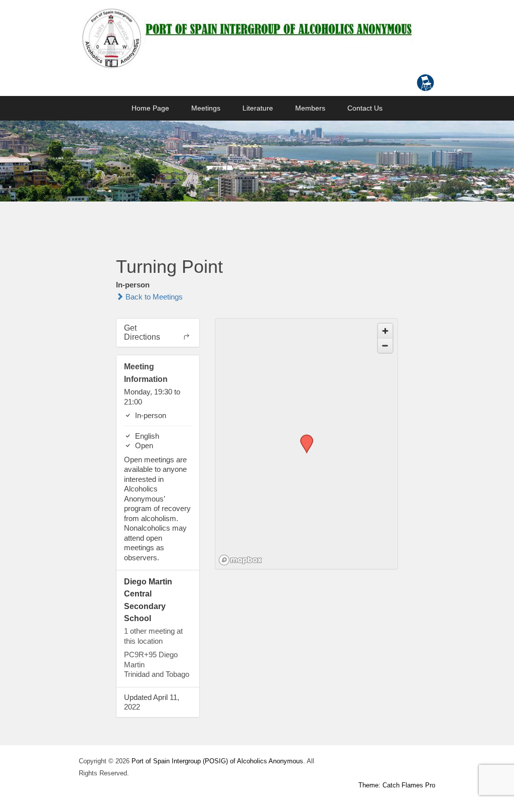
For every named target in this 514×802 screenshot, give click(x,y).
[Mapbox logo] (240, 560)
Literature (257, 108)
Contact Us (364, 108)
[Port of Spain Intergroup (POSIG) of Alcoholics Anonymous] (247, 37)
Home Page (150, 108)
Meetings (205, 108)
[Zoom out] (385, 345)
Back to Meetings (153, 296)
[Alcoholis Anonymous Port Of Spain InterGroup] (257, 161)
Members (310, 108)
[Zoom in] (385, 331)
